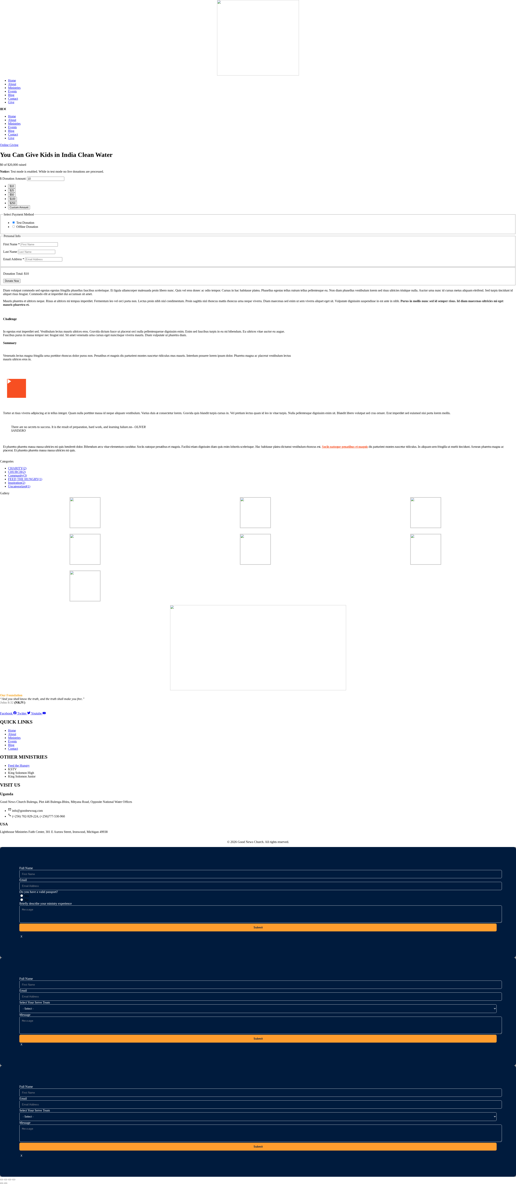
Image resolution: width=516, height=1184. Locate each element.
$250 (12, 203)
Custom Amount (19, 207)
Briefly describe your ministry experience (45, 903)
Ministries (14, 87)
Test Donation (25, 222)
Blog (11, 95)
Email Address (13, 259)
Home (12, 80)
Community (17, 475)
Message (24, 1014)
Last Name (10, 251)
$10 (12, 186)
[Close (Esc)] (13, 1179)
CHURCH (17, 472)
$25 (12, 190)
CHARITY (17, 468)
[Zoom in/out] (1, 1179)
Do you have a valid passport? (38, 892)
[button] (258, 109)
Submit (258, 927)
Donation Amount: (14, 178)
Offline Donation (27, 226)
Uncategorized (19, 486)
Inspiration (16, 482)
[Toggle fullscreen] (5, 1179)
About (12, 84)
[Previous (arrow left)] (1, 1183)
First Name (11, 244)
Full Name (26, 868)
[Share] (9, 1179)
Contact (13, 98)
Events (12, 91)
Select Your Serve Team (34, 1002)
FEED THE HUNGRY (25, 479)
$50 (12, 194)
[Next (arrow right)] (5, 1183)
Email (23, 880)
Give (11, 102)
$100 (12, 198)
